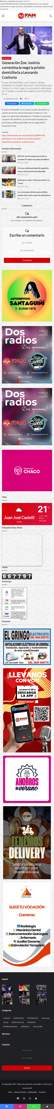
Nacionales (7, 58)
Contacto (6, 1044)
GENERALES (25, 1027)
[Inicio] (27, 16)
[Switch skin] (51, 17)
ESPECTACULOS (18, 1022)
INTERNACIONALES (10, 1027)
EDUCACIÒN (37, 1027)
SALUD (5, 1022)
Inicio (10, 1092)
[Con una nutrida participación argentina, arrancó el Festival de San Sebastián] (9, 170)
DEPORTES (32, 1022)
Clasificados (32, 1092)
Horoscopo (23, 619)
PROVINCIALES (32, 1018)
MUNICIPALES (19, 1018)
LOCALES (6, 1018)
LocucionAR (27, 1088)
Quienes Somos (20, 1092)
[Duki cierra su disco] (9, 182)
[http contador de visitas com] (17, 579)
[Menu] (3, 17)
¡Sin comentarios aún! (27, 217)
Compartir (12, 103)
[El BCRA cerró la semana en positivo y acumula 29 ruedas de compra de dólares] (9, 158)
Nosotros (6, 1034)
